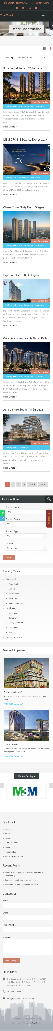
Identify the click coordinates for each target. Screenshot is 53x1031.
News (7, 838)
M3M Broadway (11, 744)
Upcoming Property (14, 637)
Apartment (13, 613)
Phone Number (9, 925)
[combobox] (31, 57)
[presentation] (2, 785)
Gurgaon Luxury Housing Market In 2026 (21, 880)
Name (5, 901)
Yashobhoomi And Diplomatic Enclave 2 (21, 885)
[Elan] (26, 791)
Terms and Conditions (14, 856)
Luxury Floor (14, 628)
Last (41, 484)
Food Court (13, 584)
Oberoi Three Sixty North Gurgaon (24, 207)
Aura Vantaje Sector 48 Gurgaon (23, 409)
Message (7, 937)
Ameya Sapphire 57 (13, 692)
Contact (8, 847)
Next (31, 484)
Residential (10, 608)
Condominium (14, 618)
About (7, 834)
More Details (9, 126)
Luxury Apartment (16, 623)
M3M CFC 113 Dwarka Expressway (25, 139)
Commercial (11, 579)
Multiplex (12, 589)
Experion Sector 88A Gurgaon (21, 275)
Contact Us (49, 518)
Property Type (12, 531)
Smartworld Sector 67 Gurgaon (22, 68)
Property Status (13, 519)
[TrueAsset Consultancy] (8, 15)
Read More (20, 752)
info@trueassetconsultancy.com (20, 998)
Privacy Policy (10, 852)
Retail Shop (13, 598)
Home (7, 829)
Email (5, 913)
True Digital (36, 1023)
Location (9, 543)
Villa (10, 632)
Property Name (12, 507)
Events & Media (11, 843)
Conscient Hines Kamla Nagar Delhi (25, 338)
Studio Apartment (16, 603)
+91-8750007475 (14, 992)
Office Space (14, 594)
